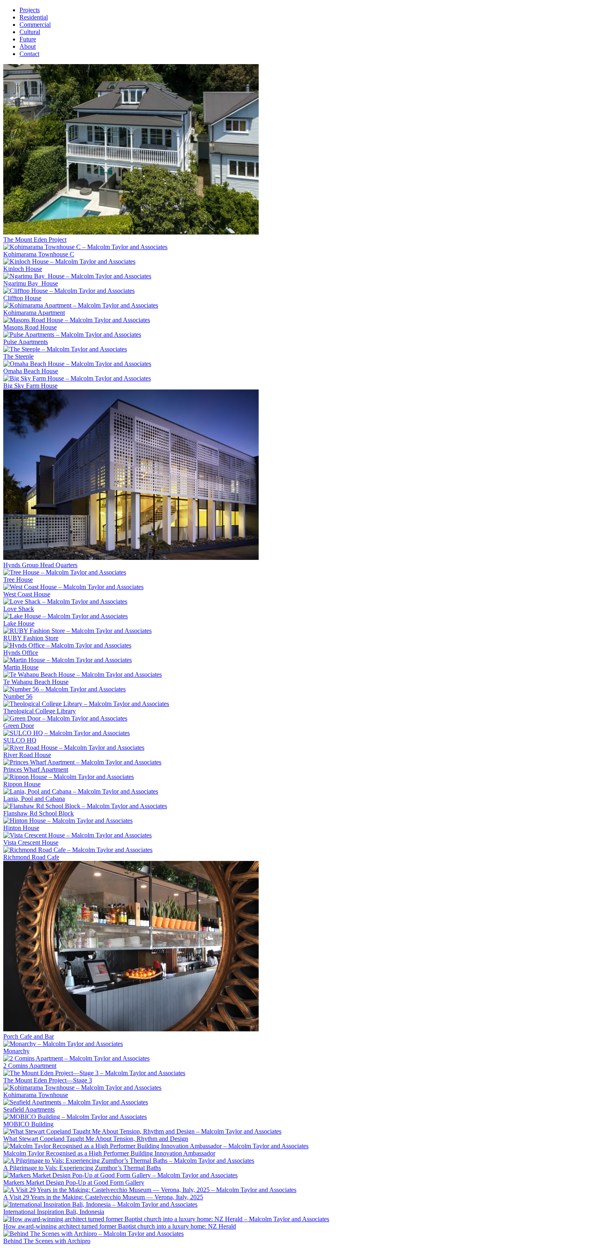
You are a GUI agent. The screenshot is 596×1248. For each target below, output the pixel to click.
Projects (29, 9)
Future (27, 39)
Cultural (29, 31)
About (27, 46)
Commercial (35, 24)
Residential (33, 17)
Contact (29, 53)
